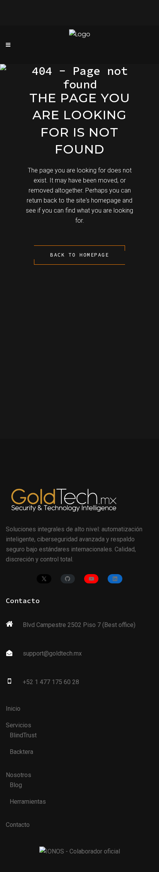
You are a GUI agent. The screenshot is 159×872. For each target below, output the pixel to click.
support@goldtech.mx (52, 653)
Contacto (18, 824)
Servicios (18, 725)
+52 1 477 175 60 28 (51, 682)
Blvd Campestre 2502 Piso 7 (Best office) (79, 625)
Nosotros (18, 775)
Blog (16, 785)
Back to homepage (79, 255)
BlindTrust (23, 735)
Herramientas (28, 801)
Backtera (21, 751)
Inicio (13, 708)
